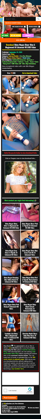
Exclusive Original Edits (9, 61)
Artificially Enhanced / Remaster (22, 60)
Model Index (26, 58)
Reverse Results (33, 26)
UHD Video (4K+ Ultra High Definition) (24, 63)
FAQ (8, 412)
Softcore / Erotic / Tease (26, 61)
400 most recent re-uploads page (19, 358)
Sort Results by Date (17, 26)
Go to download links (29, 73)
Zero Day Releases (25, 56)
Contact (4, 412)
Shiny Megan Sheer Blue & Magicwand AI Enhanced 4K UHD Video (20, 46)
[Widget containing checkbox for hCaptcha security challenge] (18, 390)
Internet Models (14, 56)
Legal (12, 412)
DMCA (16, 412)
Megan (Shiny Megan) (14, 58)
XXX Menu (20, 40)
